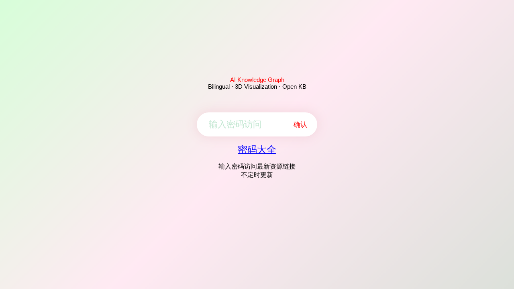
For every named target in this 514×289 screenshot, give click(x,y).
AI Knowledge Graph (257, 79)
